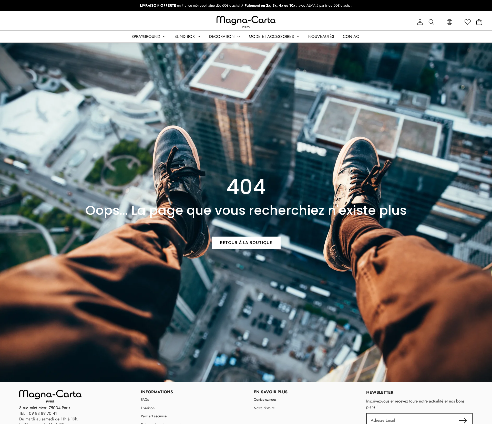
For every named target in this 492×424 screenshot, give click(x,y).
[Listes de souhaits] (467, 22)
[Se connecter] (420, 22)
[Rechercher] (431, 22)
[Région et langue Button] (449, 22)
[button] (479, 22)
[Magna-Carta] (246, 22)
